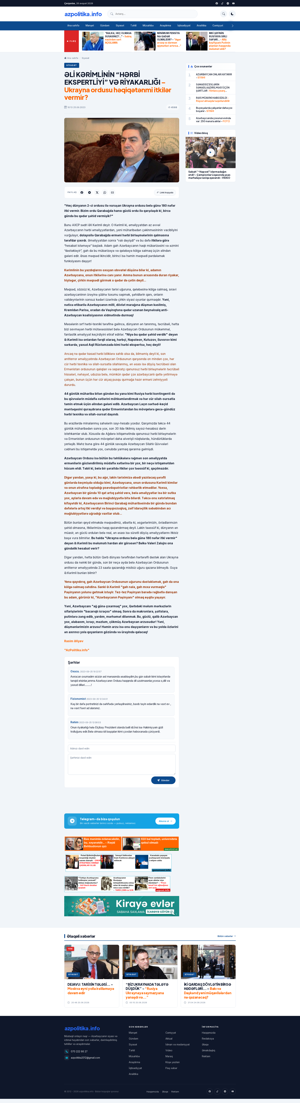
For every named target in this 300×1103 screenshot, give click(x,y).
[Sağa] (233, 25)
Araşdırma (165, 25)
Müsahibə (148, 25)
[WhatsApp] (104, 192)
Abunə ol (164, 821)
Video (168, 1050)
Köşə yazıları (172, 1062)
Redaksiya (208, 1038)
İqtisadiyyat (184, 25)
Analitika (201, 25)
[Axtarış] (223, 13)
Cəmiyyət (217, 25)
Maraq (169, 1056)
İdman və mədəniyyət (177, 1044)
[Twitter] (222, 3)
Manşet (90, 25)
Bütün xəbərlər (225, 936)
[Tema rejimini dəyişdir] (232, 13)
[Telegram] (227, 3)
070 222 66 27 (79, 1051)
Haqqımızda (208, 1032)
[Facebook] (216, 3)
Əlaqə (205, 1044)
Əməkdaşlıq (208, 1050)
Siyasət (120, 25)
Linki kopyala (166, 192)
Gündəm (104, 25)
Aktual (168, 1038)
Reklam (206, 1056)
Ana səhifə (73, 25)
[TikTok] (217, 1091)
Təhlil (133, 25)
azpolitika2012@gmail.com (85, 1057)
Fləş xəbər (171, 1068)
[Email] (112, 192)
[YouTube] (233, 3)
